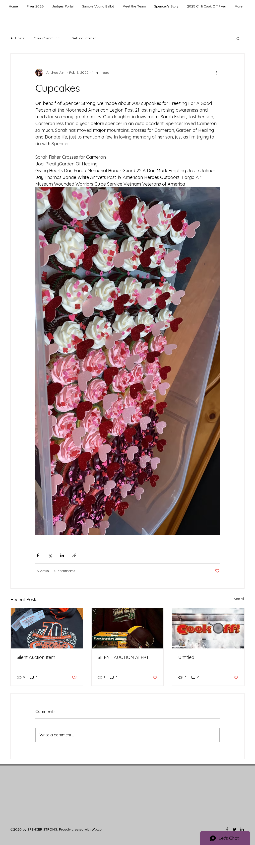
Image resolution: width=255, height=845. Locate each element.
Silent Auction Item (36, 657)
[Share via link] (74, 555)
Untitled (186, 657)
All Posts (17, 38)
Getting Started (84, 38)
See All (239, 598)
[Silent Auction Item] (47, 628)
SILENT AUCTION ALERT (123, 657)
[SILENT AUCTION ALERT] (128, 628)
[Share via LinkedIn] (62, 555)
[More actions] (217, 72)
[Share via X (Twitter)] (50, 555)
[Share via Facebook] (37, 555)
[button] (238, 38)
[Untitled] (208, 628)
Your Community (48, 38)
